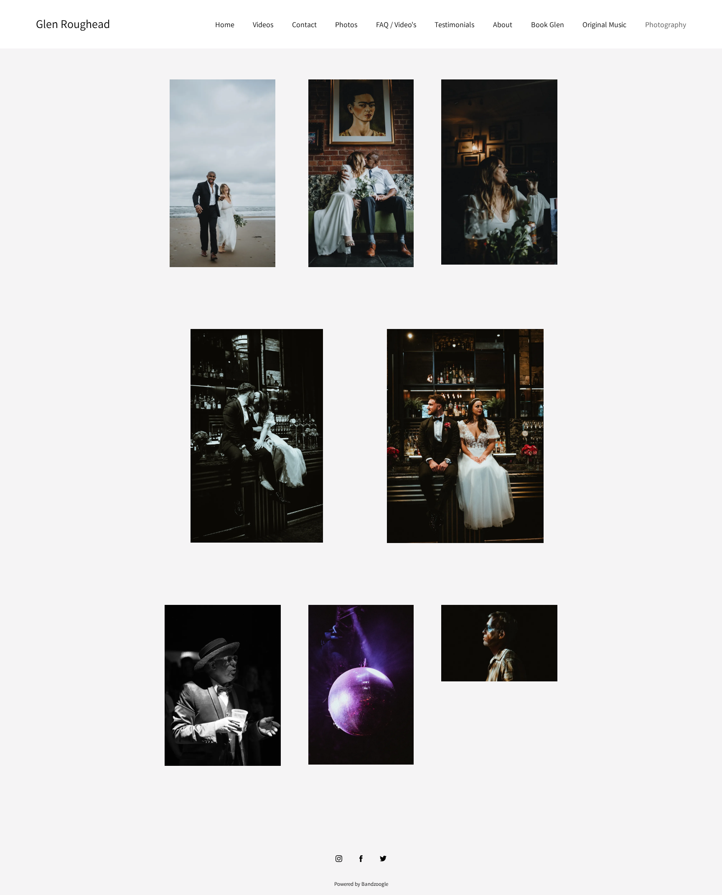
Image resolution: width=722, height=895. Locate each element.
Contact (304, 24)
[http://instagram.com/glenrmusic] (339, 858)
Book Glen (547, 24)
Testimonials (454, 24)
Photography (665, 24)
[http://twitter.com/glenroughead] (383, 858)
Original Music (604, 24)
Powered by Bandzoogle (361, 883)
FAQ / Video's (396, 24)
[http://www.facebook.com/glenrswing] (361, 858)
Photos (346, 24)
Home (224, 24)
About (502, 24)
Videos (263, 24)
